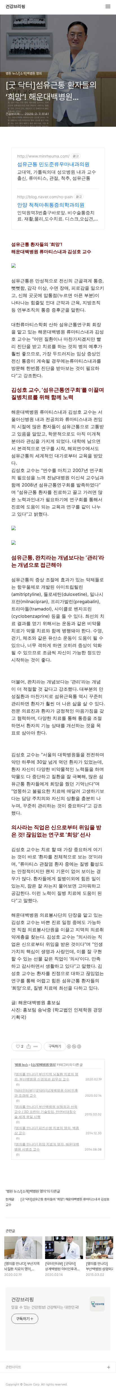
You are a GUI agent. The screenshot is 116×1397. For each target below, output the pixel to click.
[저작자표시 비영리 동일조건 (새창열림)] (73, 1046)
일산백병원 (13, 1386)
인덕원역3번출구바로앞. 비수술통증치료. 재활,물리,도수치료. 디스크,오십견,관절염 (58, 216)
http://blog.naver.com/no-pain (45, 196)
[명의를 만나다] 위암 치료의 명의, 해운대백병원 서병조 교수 (46, 1146)
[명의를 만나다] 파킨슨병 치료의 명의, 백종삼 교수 (46, 1130)
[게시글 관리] (35, 1046)
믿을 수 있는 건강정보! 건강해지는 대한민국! (45, 1307)
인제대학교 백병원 (19, 1377)
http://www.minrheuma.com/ (43, 156)
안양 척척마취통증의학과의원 (50, 205)
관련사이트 (13, 1367)
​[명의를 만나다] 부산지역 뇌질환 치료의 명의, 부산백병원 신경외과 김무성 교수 (46, 1076)
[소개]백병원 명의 (43, 1064)
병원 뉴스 (21, 1064)
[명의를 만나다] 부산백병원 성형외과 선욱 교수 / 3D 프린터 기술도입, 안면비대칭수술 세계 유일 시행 (45, 1112)
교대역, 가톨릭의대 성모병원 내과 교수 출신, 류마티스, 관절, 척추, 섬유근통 (56, 175)
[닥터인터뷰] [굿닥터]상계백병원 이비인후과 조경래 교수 (46, 1093)
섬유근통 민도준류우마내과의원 (53, 164)
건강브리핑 (15, 6)
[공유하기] (28, 1046)
